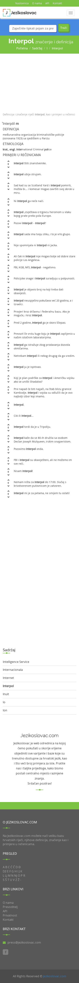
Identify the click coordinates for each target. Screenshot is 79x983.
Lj (6, 876)
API (47, 3)
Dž (4, 871)
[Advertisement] (39, 82)
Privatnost (10, 915)
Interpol (57, 48)
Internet (8, 678)
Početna (22, 48)
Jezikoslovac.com (54, 976)
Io (4, 702)
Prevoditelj (10, 907)
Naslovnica (22, 3)
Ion (5, 710)
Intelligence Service (16, 662)
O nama (37, 3)
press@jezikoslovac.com (24, 942)
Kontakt (57, 3)
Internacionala (13, 670)
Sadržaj (37, 48)
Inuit (6, 694)
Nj (15, 876)
